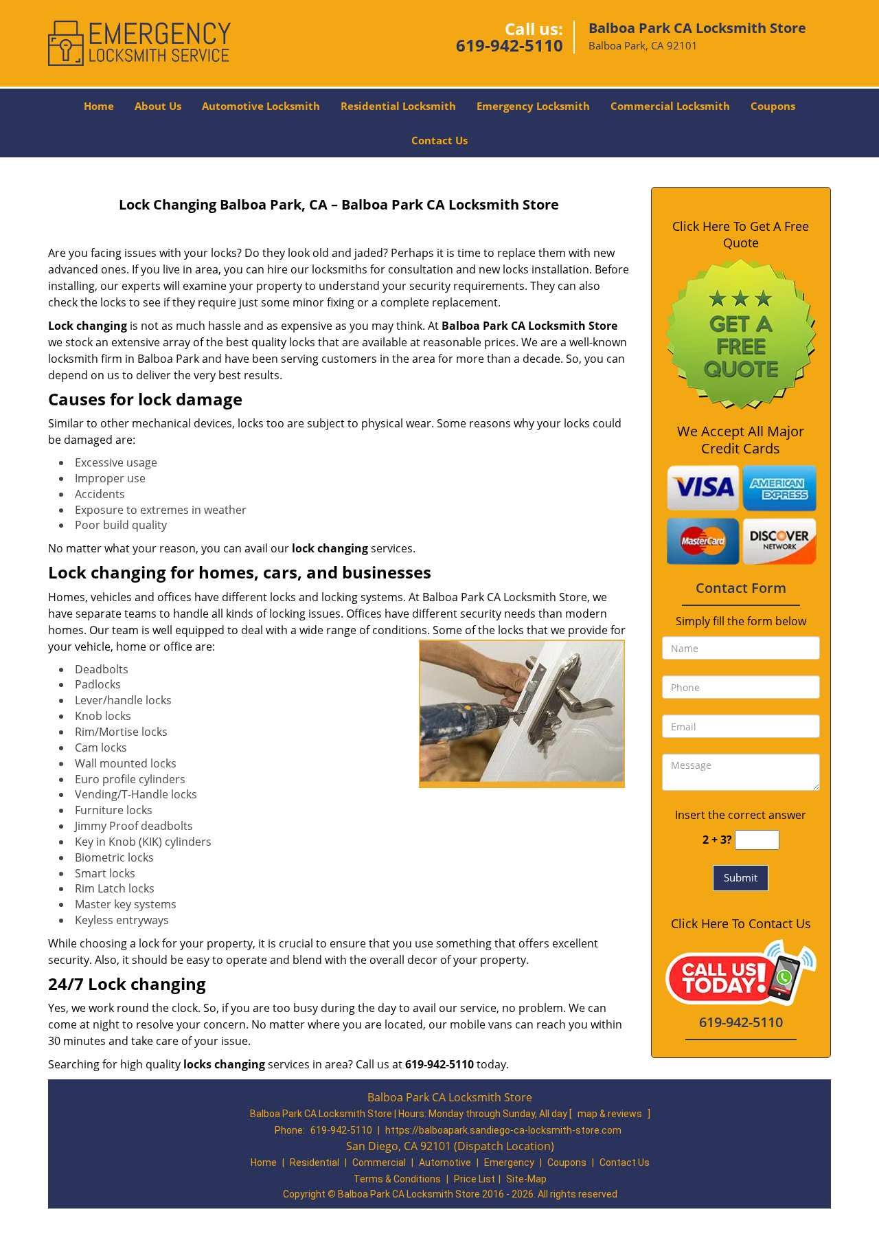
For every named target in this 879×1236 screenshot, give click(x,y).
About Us (158, 106)
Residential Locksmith (398, 106)
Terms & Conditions (397, 1178)
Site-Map (526, 1178)
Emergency (509, 1162)
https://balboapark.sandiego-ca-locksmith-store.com (503, 1130)
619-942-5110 (509, 45)
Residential (314, 1162)
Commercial (379, 1162)
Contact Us (439, 140)
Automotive (445, 1162)
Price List (474, 1178)
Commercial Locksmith (670, 106)
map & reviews (611, 1113)
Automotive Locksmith (261, 106)
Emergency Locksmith (533, 106)
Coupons (773, 106)
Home (99, 106)
